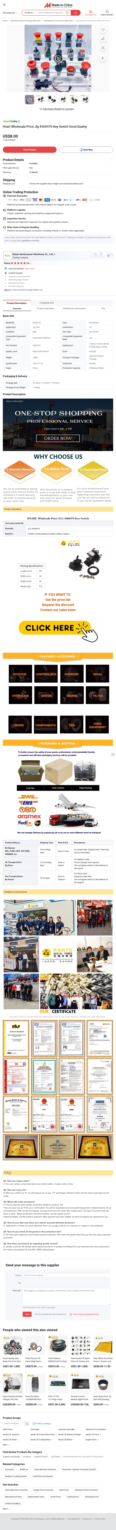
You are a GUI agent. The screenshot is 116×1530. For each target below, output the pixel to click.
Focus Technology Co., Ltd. (39, 1519)
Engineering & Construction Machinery (58, 20)
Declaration (87, 1519)
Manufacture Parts (13, 1496)
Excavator (9, 1469)
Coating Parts (73, 1496)
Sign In (7, 289)
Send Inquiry (29, 149)
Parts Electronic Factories (16, 1489)
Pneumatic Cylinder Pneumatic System (79, 1469)
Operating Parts (92, 1496)
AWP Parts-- (8, 1429)
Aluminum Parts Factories (86, 1489)
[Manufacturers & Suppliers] (58, 5)
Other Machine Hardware (45, 1469)
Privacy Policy (100, 1519)
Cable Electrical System (43, 1476)
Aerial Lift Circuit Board (96, 1429)
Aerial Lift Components (40, 1439)
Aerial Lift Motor (65, 1439)
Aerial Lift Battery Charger (69, 1434)
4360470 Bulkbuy (13, 1503)
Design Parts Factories (43, 1489)
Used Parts (64, 1489)
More (5, 1508)
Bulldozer (24, 1469)
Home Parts (55, 1496)
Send (27, 1314)
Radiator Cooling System (16, 1476)
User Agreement (74, 1519)
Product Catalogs (43, 1423)
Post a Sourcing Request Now (84, 1314)
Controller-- (35, 1429)
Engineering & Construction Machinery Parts (93, 20)
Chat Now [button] (88, 149)
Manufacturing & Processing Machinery (26, 20)
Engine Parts (91, 1439)
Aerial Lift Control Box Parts (42, 1434)
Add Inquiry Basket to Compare (58, 108)
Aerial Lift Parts (92, 1434)
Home (5, 20)
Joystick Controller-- (67, 1429)
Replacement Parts (36, 1496)
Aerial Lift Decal (9, 1439)
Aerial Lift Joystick (11, 1434)
